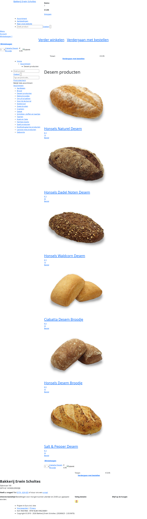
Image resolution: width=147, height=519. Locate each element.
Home (19, 61)
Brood (19, 91)
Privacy (33, 508)
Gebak (19, 111)
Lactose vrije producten (26, 129)
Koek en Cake (22, 119)
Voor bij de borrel (24, 101)
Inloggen (47, 14)
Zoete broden (22, 106)
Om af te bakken (23, 98)
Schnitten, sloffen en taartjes (28, 114)
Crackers (20, 109)
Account (3, 34)
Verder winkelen (51, 39)
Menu (2, 31)
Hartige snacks (23, 122)
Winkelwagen (6, 36)
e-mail (45, 492)
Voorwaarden (22, 508)
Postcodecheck (19, 80)
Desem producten (24, 93)
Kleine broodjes (23, 96)
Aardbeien (21, 88)
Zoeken (46, 26)
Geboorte (21, 132)
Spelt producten (23, 124)
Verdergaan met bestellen (88, 39)
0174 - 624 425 (22, 492)
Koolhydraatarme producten (28, 127)
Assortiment (25, 64)
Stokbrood (21, 104)
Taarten (20, 116)
